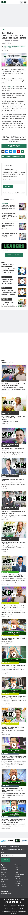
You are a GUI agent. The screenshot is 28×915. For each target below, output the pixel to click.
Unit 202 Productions (11, 48)
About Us (13, 905)
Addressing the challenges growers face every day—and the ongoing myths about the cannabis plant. (13, 547)
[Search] (21, 2)
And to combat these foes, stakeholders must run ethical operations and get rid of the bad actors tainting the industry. (13, 580)
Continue (8, 186)
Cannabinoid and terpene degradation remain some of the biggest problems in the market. (13, 825)
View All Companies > (14, 255)
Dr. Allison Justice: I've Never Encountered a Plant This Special (8, 304)
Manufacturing (6, 603)
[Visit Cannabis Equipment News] (17, 840)
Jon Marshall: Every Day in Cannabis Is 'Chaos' (9, 234)
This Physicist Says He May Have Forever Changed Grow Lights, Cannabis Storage (13, 697)
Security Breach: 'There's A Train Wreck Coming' (7, 281)
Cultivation (5, 693)
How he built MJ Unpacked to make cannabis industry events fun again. (13, 516)
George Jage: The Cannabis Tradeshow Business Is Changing (13, 512)
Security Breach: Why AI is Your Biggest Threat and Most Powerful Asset (9, 270)
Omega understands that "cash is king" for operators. (12, 670)
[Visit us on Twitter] (10, 902)
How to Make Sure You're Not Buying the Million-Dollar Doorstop (13, 666)
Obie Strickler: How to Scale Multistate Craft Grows (7, 225)
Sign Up (5, 860)
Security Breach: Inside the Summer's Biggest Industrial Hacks (8, 292)
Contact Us (6, 905)
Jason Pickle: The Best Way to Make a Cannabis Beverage (12, 727)
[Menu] (25, 2)
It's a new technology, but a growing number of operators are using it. (13, 701)
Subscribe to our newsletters (14, 145)
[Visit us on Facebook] (6, 902)
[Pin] (18, 151)
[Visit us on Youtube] (17, 902)
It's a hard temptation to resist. (9, 421)
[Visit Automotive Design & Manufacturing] (24, 840)
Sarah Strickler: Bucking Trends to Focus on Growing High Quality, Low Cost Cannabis (9, 215)
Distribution (5, 635)
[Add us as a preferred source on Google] (22, 151)
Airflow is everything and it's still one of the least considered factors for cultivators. (13, 794)
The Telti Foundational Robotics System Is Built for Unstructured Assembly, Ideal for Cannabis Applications (13, 758)
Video (3, 29)
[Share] (6, 151)
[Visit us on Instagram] (20, 902)
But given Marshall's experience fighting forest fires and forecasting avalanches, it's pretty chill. (13, 484)
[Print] (2, 151)
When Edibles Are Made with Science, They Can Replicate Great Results (8, 207)
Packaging (5, 753)
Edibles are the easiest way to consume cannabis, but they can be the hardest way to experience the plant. (13, 389)
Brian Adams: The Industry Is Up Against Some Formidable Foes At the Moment (13, 575)
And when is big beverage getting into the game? (12, 731)
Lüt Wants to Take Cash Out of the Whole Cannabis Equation (13, 638)
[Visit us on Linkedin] (13, 902)
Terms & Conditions (15, 907)
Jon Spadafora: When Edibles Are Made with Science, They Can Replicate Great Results (12, 607)
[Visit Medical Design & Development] (3, 840)
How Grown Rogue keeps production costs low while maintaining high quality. (13, 453)
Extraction (5, 572)
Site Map (22, 909)
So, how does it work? (7, 641)
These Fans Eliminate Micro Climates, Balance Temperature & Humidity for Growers (12, 790)
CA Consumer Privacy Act (11, 909)
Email (2, 852)
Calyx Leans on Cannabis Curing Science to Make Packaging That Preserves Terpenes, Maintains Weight (13, 821)
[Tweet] (14, 151)
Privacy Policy (21, 905)
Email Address (7, 179)
